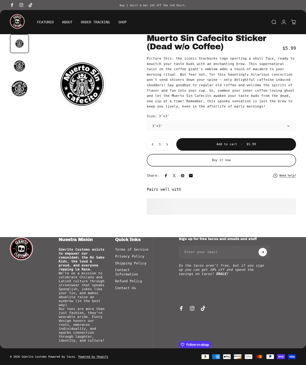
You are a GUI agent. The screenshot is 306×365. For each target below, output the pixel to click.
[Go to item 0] (19, 43)
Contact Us (125, 288)
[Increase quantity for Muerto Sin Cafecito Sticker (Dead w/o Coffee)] (168, 144)
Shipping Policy (130, 263)
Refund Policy (128, 281)
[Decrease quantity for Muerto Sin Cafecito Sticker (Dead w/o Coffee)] (152, 144)
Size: (158, 116)
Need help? (287, 175)
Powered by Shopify (93, 356)
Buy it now (221, 160)
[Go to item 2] (19, 65)
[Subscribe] (263, 252)
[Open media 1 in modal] (82, 84)
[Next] (121, 92)
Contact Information (126, 272)
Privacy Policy (129, 256)
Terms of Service (131, 249)
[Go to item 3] (19, 88)
